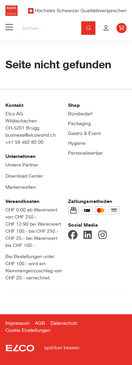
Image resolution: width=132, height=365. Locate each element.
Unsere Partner (21, 164)
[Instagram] (102, 236)
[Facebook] (73, 236)
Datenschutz (64, 323)
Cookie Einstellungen (27, 330)
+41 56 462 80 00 (24, 142)
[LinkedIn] (87, 236)
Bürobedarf (80, 113)
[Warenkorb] (121, 28)
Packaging (79, 123)
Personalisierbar (85, 153)
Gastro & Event (84, 133)
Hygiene (77, 143)
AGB (40, 323)
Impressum (17, 323)
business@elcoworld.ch (30, 135)
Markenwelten (20, 187)
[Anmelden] (106, 28)
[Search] (88, 28)
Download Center (24, 176)
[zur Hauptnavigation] (9, 28)
